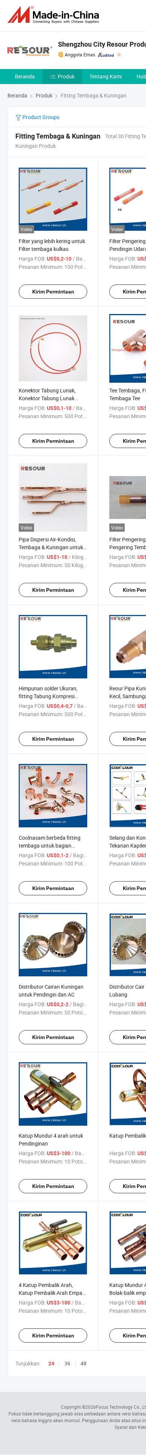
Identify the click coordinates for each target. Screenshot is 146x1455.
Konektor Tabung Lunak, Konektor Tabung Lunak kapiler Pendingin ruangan (49, 398)
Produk (66, 76)
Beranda (25, 76)
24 (51, 1364)
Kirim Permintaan (53, 292)
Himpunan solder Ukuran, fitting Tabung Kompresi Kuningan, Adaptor (48, 696)
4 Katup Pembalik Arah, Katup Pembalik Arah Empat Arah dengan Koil (51, 1292)
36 (67, 1363)
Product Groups (40, 117)
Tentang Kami (105, 76)
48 (83, 1363)
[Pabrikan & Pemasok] (54, 15)
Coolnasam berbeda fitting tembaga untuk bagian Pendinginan (49, 845)
